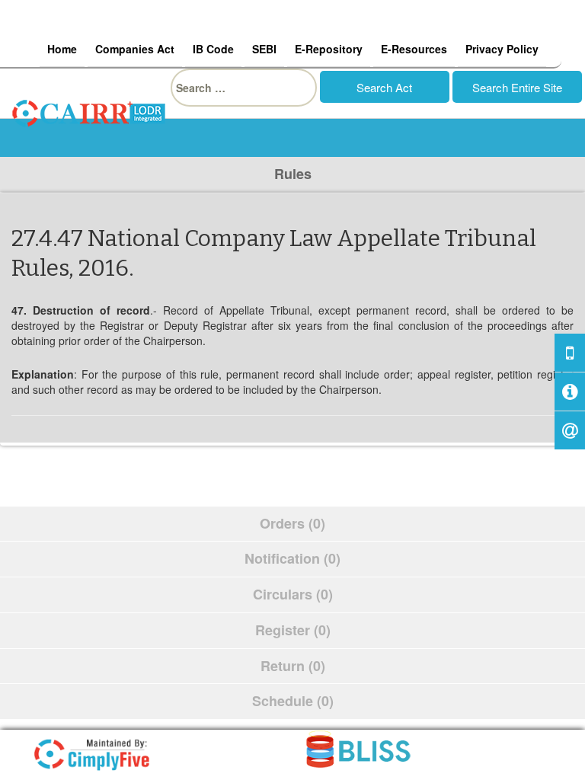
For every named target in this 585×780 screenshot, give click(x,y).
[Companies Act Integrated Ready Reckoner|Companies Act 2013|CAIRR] (89, 111)
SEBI (264, 48)
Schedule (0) (293, 701)
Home (62, 48)
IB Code (213, 48)
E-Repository (329, 48)
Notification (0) (292, 558)
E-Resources (414, 48)
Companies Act (134, 48)
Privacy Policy (502, 48)
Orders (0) (292, 523)
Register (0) (293, 630)
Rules (293, 174)
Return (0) (293, 666)
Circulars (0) (293, 594)
